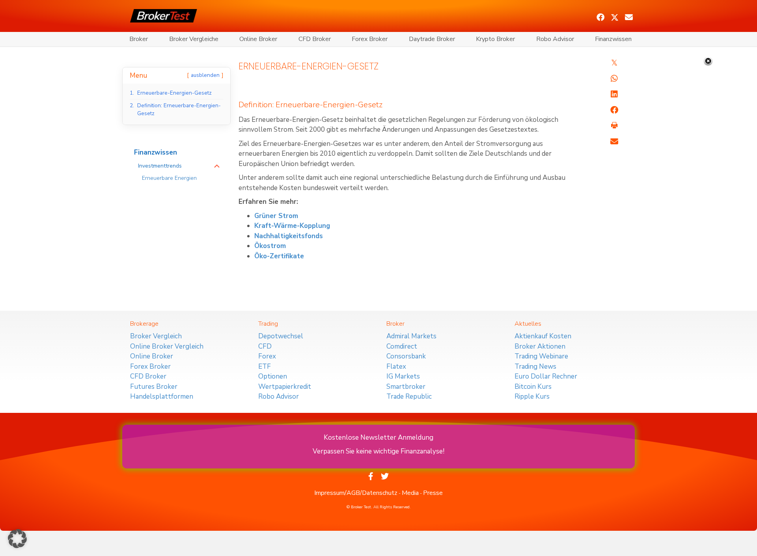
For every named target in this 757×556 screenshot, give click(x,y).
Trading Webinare (541, 356)
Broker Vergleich (156, 336)
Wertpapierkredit (284, 386)
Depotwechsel (280, 336)
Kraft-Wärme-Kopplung (292, 225)
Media (410, 493)
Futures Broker (153, 386)
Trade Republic (409, 396)
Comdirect (401, 346)
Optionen (272, 376)
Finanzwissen (613, 39)
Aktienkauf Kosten (543, 336)
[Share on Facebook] (614, 110)
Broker (138, 39)
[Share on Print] (614, 126)
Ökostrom (270, 245)
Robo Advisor (555, 39)
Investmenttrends (160, 166)
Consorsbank (406, 356)
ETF (264, 366)
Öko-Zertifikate (279, 256)
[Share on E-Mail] (614, 141)
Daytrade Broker (432, 39)
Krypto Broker (495, 39)
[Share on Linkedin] (614, 94)
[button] (600, 17)
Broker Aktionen (540, 346)
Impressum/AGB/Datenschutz (355, 493)
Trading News (535, 366)
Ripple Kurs (532, 396)
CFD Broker (314, 39)
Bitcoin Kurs (533, 386)
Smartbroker (405, 386)
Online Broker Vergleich (166, 346)
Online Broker (258, 39)
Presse (433, 493)
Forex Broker (370, 39)
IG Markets (403, 376)
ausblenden (205, 75)
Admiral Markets (411, 336)
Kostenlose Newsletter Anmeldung (378, 437)
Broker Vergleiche (193, 39)
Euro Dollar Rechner (546, 376)
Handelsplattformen (161, 396)
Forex (267, 356)
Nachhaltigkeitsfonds (288, 236)
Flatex (396, 366)
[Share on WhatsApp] (614, 78)
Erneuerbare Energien (169, 178)
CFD (265, 346)
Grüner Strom (276, 215)
